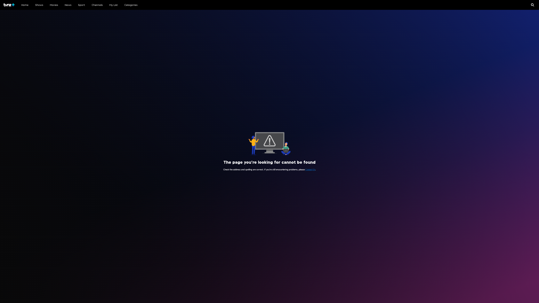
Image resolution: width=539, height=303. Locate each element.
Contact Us (310, 169)
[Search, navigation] (532, 5)
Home (24, 5)
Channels (97, 5)
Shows (39, 5)
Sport (81, 5)
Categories (130, 5)
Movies (54, 5)
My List (113, 5)
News (68, 5)
